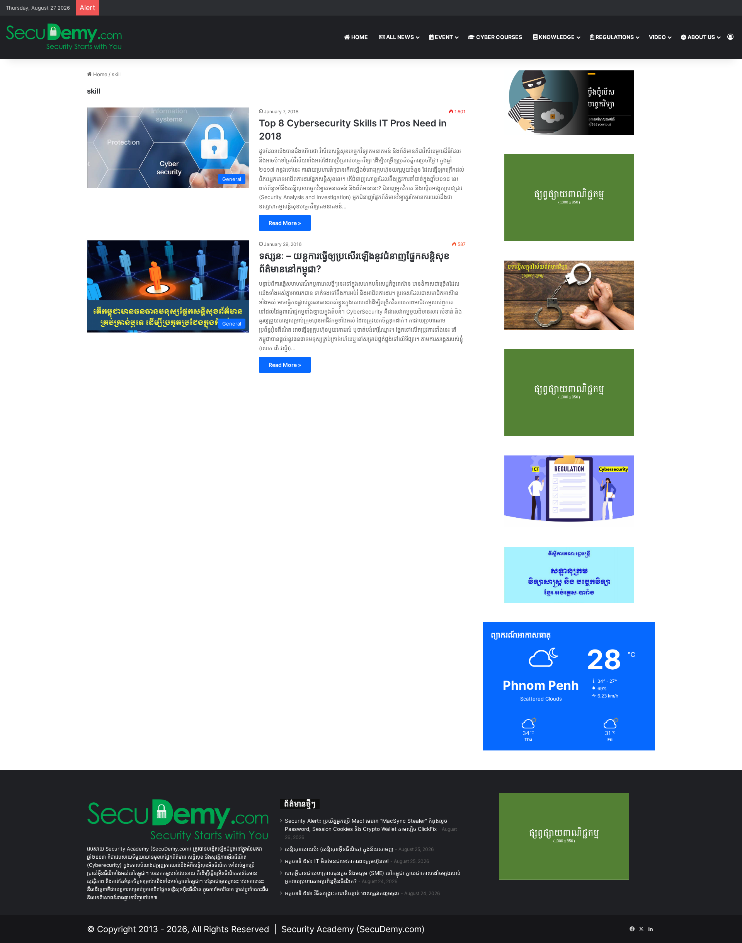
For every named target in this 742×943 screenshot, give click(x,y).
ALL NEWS (399, 37)
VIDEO (657, 37)
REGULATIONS (614, 37)
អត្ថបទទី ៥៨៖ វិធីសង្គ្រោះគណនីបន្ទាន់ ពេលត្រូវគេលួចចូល (342, 893)
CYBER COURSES (498, 37)
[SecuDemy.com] (64, 37)
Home (99, 74)
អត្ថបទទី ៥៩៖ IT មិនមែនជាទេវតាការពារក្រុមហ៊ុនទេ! (337, 861)
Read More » (285, 223)
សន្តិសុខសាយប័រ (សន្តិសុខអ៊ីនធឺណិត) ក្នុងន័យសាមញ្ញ (339, 849)
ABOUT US (700, 37)
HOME (359, 37)
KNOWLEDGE (556, 37)
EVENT (443, 37)
